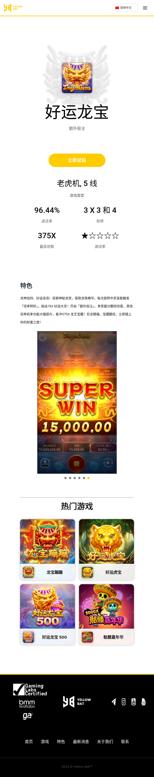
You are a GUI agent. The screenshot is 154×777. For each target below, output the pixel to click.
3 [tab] (75, 478)
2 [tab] (70, 478)
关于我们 (105, 742)
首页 (29, 742)
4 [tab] (79, 478)
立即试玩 (77, 160)
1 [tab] (65, 478)
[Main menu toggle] (145, 8)
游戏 (45, 742)
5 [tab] (84, 478)
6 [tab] (88, 478)
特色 (61, 742)
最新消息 (81, 742)
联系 (125, 742)
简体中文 (126, 8)
